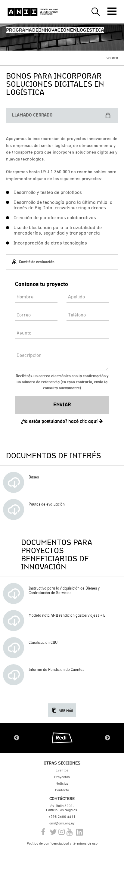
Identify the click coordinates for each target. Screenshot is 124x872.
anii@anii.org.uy (62, 823)
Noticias (62, 783)
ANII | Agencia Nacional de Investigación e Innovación (33, 12)
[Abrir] (111, 11)
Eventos (62, 770)
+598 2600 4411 (62, 816)
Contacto (62, 790)
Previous (17, 738)
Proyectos (62, 777)
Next (107, 738)
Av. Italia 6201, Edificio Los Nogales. (62, 808)
